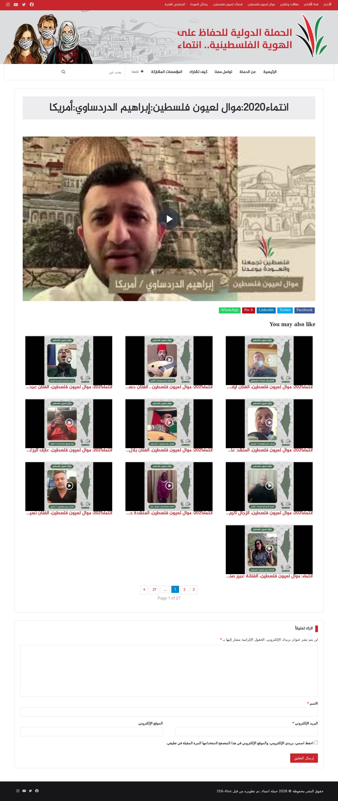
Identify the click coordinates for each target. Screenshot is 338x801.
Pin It (248, 310)
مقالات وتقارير (289, 4)
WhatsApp (229, 310)
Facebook (305, 310)
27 (154, 590)
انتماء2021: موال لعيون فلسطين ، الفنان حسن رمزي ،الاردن (168, 387)
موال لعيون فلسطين (261, 4)
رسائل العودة (199, 4)
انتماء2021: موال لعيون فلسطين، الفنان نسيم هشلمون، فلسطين (68, 513)
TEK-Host (224, 791)
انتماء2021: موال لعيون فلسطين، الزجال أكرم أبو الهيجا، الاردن (269, 513)
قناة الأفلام (311, 4)
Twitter (285, 310)
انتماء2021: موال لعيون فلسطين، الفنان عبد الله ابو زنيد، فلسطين (68, 387)
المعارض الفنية (175, 4)
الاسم (312, 703)
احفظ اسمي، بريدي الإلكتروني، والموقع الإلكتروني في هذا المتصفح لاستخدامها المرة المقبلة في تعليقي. (239, 743)
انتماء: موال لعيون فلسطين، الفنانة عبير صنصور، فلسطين (269, 576)
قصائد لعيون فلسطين (227, 4)
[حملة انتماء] (169, 37)
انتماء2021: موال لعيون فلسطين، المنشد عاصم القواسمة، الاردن (269, 450)
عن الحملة (248, 72)
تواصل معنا (223, 72)
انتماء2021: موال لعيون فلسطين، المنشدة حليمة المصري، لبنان (168, 513)
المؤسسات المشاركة (166, 72)
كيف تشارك (198, 72)
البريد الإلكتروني (305, 723)
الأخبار (327, 4)
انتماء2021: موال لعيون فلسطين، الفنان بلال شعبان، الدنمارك (168, 450)
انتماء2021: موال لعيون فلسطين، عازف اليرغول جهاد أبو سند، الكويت (68, 450)
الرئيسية (269, 72)
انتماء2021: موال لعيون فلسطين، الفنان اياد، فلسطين (269, 387)
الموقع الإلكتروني (150, 723)
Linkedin (266, 310)
